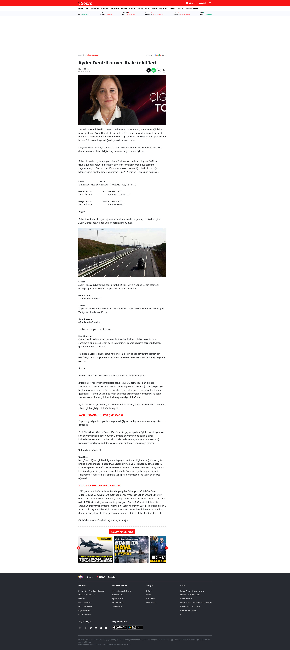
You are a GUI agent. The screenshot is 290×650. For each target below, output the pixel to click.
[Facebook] (85, 628)
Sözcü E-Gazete (118, 603)
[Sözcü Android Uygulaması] (135, 627)
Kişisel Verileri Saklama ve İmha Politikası (196, 603)
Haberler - (82, 55)
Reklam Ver (150, 599)
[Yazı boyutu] (164, 70)
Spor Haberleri (117, 599)
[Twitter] (91, 628)
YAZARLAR (95, 8)
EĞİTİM (181, 8)
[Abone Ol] (160, 55)
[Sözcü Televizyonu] (80, 577)
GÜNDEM (105, 8)
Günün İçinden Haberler (121, 591)
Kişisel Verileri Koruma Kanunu (192, 591)
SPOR (147, 8)
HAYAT (154, 8)
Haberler (82, 585)
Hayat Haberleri (84, 610)
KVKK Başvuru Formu (188, 610)
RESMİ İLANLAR (192, 8)
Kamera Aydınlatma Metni (190, 606)
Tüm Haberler (117, 606)
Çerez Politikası (186, 599)
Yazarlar (81, 599)
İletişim (149, 591)
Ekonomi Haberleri (85, 606)
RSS (181, 614)
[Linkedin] (106, 628)
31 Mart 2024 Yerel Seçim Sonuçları (91, 591)
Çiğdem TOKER (92, 55)
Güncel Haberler (119, 585)
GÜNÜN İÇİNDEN (136, 8)
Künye (148, 595)
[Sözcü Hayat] (100, 577)
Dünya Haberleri (84, 614)
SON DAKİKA (83, 8)
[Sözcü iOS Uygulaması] (119, 627)
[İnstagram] (80, 628)
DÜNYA (124, 8)
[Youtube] (96, 628)
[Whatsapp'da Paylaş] (153, 70)
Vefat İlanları (151, 603)
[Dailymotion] (101, 628)
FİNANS (172, 8)
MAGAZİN (163, 8)
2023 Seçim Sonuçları (86, 595)
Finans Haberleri (84, 603)
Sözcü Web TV (117, 595)
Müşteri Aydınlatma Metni (190, 595)
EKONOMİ (115, 8)
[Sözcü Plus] (112, 577)
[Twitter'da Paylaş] (148, 70)
